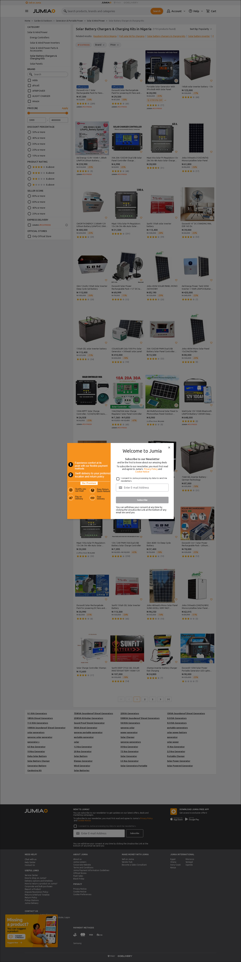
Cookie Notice (142, 471)
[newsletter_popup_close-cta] (169, 447)
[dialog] (120, 481)
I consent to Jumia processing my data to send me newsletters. (144, 479)
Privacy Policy (151, 469)
